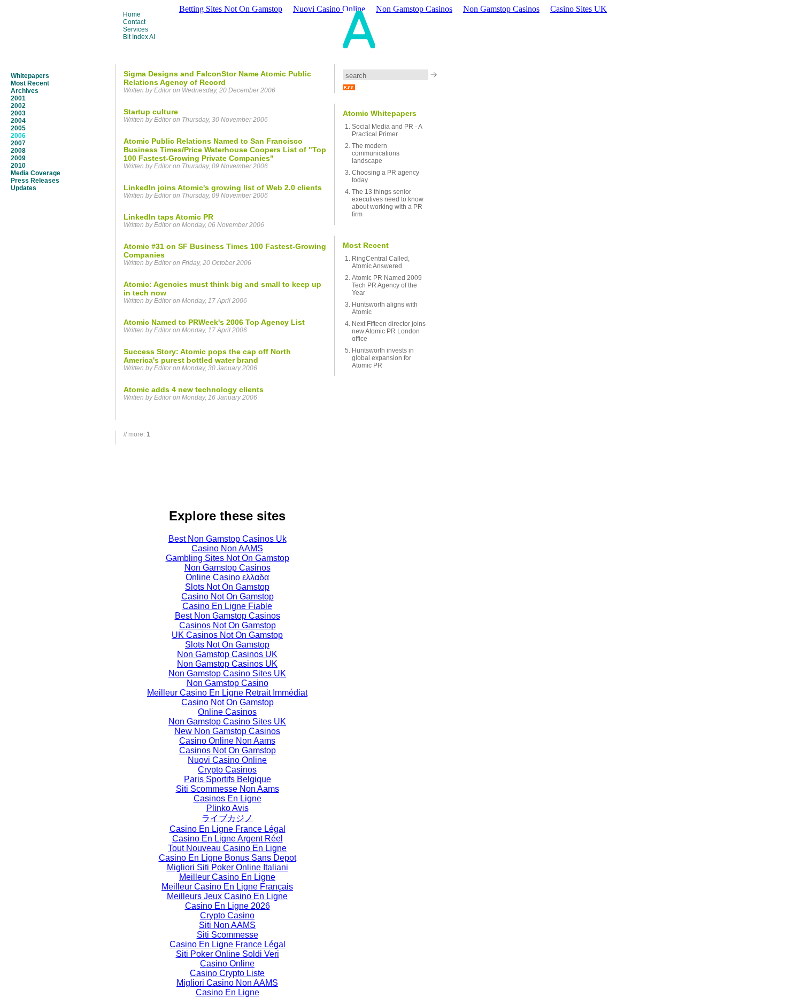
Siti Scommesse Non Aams (227, 788)
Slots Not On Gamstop (227, 586)
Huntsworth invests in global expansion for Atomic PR (383, 358)
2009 (18, 158)
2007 (18, 143)
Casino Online (227, 963)
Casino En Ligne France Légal (227, 828)
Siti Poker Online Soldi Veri (227, 953)
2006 (18, 135)
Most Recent (30, 83)
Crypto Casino (227, 915)
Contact (134, 22)
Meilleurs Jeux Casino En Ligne (227, 896)
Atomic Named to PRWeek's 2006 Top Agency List (214, 322)
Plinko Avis (227, 808)
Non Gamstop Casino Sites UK (227, 673)
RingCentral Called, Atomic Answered (381, 262)
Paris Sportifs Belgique (227, 779)
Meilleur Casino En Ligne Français (227, 886)
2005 (18, 128)
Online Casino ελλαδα (227, 577)
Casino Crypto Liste (227, 973)
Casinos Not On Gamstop (227, 625)
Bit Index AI (139, 37)
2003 (18, 113)
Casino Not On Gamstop (227, 596)
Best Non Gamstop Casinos (227, 615)
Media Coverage (35, 173)
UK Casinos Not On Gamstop (227, 635)
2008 (18, 150)
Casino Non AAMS (227, 548)
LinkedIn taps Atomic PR (168, 217)
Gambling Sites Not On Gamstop (227, 558)
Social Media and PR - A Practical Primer (387, 130)
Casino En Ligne (227, 992)
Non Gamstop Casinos (501, 8)
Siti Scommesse (227, 934)
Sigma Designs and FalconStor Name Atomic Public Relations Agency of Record (217, 78)
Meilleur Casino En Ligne (227, 877)
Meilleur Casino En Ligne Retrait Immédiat (227, 692)
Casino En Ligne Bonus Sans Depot (227, 857)
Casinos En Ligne (227, 798)
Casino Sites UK (578, 8)
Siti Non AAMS (227, 925)
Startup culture (151, 111)
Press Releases (35, 180)
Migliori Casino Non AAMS (227, 982)
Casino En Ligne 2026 (227, 905)
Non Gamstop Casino (227, 683)
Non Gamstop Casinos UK (227, 654)
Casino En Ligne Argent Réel (227, 838)
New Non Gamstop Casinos (227, 731)
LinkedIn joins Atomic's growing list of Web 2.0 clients (223, 187)
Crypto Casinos (227, 769)
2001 (18, 98)
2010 (18, 165)
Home (132, 14)
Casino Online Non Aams (227, 740)
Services (135, 29)
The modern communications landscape (375, 153)
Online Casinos (227, 711)
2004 (18, 120)
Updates (23, 188)
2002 (18, 106)
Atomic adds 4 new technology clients (194, 389)
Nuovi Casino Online (227, 760)
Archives (24, 91)
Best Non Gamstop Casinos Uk (227, 538)
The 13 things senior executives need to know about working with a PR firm (387, 203)
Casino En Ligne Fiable (227, 606)
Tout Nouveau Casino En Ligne (227, 848)
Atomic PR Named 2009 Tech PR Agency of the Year (387, 285)
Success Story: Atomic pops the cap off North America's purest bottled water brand (207, 355)
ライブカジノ (227, 818)
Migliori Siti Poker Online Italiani (227, 867)
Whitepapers (30, 76)
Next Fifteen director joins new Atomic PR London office (389, 331)
